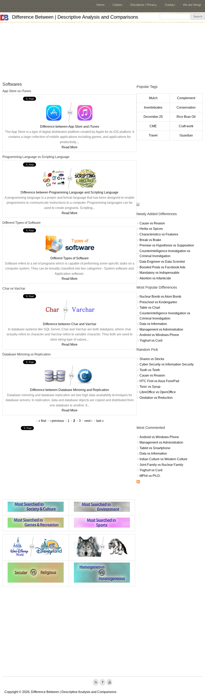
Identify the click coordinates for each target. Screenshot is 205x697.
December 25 (153, 116)
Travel (153, 135)
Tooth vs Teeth (150, 370)
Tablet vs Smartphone (155, 448)
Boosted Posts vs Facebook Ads (162, 267)
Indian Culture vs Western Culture (163, 459)
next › (88, 420)
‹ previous (57, 420)
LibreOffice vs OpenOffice (158, 392)
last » (100, 420)
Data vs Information (153, 324)
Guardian (186, 135)
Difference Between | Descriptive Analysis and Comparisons (75, 17)
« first (42, 420)
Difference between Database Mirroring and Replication (69, 390)
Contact (170, 4)
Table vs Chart (150, 307)
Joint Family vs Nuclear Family (161, 464)
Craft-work (186, 126)
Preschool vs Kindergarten (158, 302)
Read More (69, 147)
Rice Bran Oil (186, 116)
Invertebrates (153, 107)
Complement (186, 98)
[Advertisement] (102, 51)
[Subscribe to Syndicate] (138, 482)
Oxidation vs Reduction (156, 397)
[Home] (4, 17)
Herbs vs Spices (151, 228)
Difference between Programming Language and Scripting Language (69, 192)
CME (153, 126)
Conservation (186, 107)
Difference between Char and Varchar (69, 324)
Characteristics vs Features (159, 234)
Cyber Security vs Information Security (167, 364)
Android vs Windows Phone (159, 335)
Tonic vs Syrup (150, 386)
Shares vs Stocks (152, 359)
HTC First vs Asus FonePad (159, 381)
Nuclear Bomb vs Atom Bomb (160, 296)
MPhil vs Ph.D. (150, 475)
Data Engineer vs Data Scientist (162, 261)
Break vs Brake (150, 240)
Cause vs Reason (152, 223)
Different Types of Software (69, 258)
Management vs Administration (161, 329)
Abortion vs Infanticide (155, 278)
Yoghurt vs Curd (151, 340)
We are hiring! (192, 4)
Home (100, 4)
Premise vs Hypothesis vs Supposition (167, 245)
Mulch (153, 98)
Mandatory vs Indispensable (159, 272)
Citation (117, 4)
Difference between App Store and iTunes (69, 126)
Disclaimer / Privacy (143, 4)
